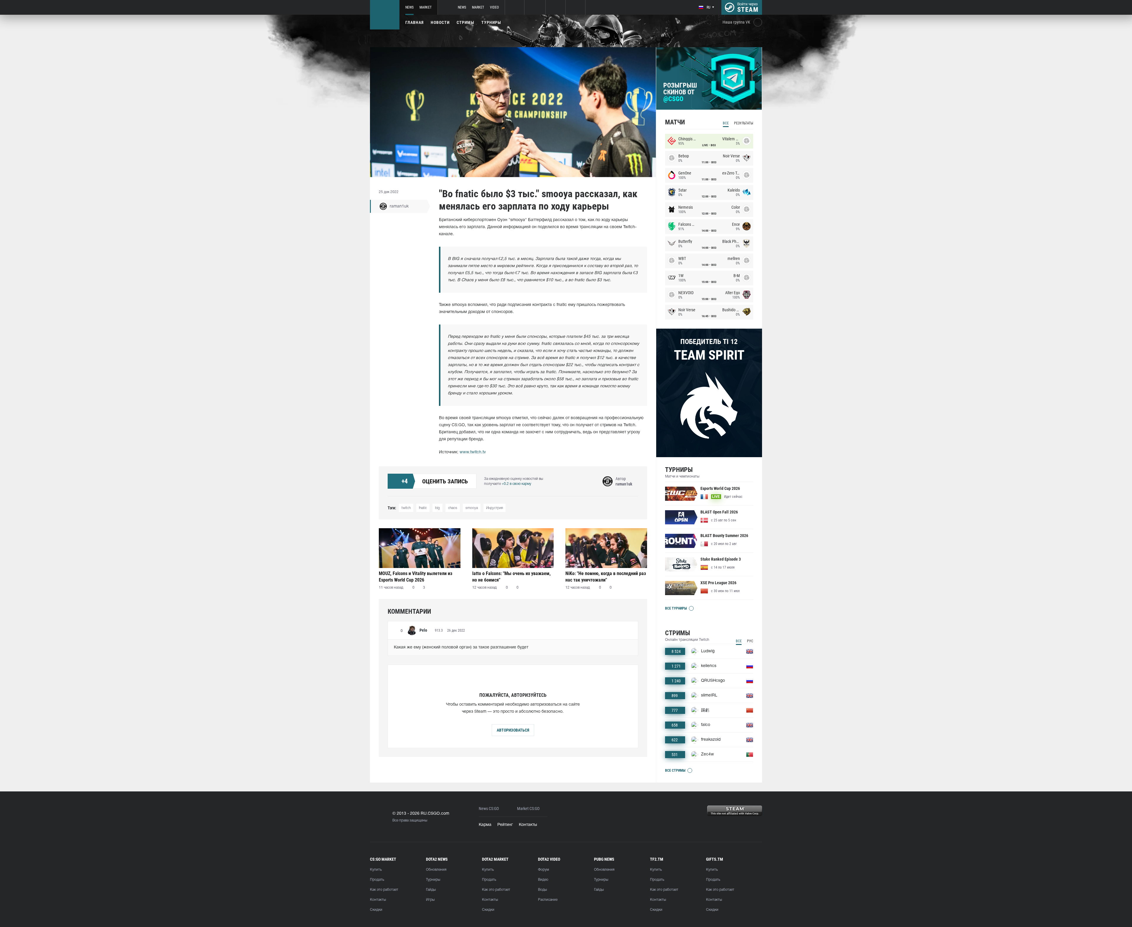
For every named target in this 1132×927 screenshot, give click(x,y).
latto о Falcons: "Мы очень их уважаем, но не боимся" (511, 577)
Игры (430, 899)
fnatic (423, 508)
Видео (543, 879)
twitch (406, 508)
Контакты (528, 825)
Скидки (376, 909)
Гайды (431, 889)
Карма (485, 825)
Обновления (436, 869)
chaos (452, 508)
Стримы (465, 22)
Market (425, 7)
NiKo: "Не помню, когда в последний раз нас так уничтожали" (605, 577)
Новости (440, 22)
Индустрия (494, 508)
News (409, 7)
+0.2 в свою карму (516, 483)
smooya (471, 508)
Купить (376, 869)
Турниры (491, 22)
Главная (414, 22)
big (437, 508)
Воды (542, 889)
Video (494, 7)
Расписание (547, 899)
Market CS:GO (528, 809)
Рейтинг (505, 825)
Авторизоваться (513, 730)
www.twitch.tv (473, 452)
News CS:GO (489, 809)
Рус (750, 641)
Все (726, 123)
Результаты (743, 123)
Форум (543, 869)
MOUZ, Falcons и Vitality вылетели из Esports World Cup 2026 (415, 577)
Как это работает (384, 889)
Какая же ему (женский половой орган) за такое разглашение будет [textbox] (461, 647)
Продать (377, 879)
